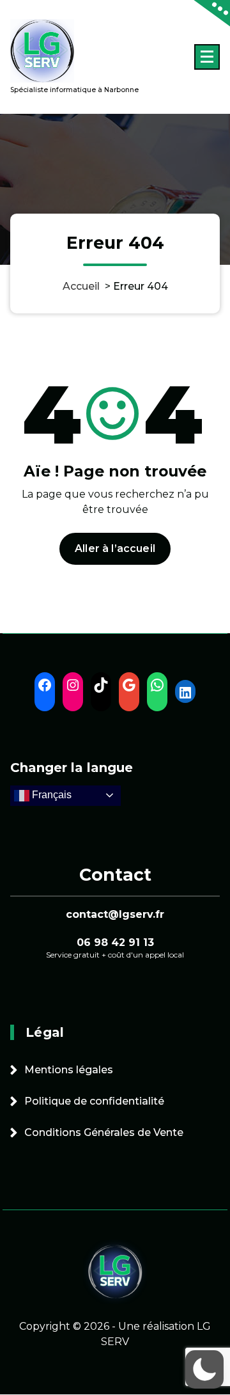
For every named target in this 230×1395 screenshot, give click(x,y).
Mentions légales (68, 1070)
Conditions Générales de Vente (103, 1132)
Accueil (81, 286)
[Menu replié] (207, 57)
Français (50, 794)
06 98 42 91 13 (115, 942)
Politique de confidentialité (94, 1101)
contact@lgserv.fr (115, 914)
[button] (204, 1369)
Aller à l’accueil (115, 548)
